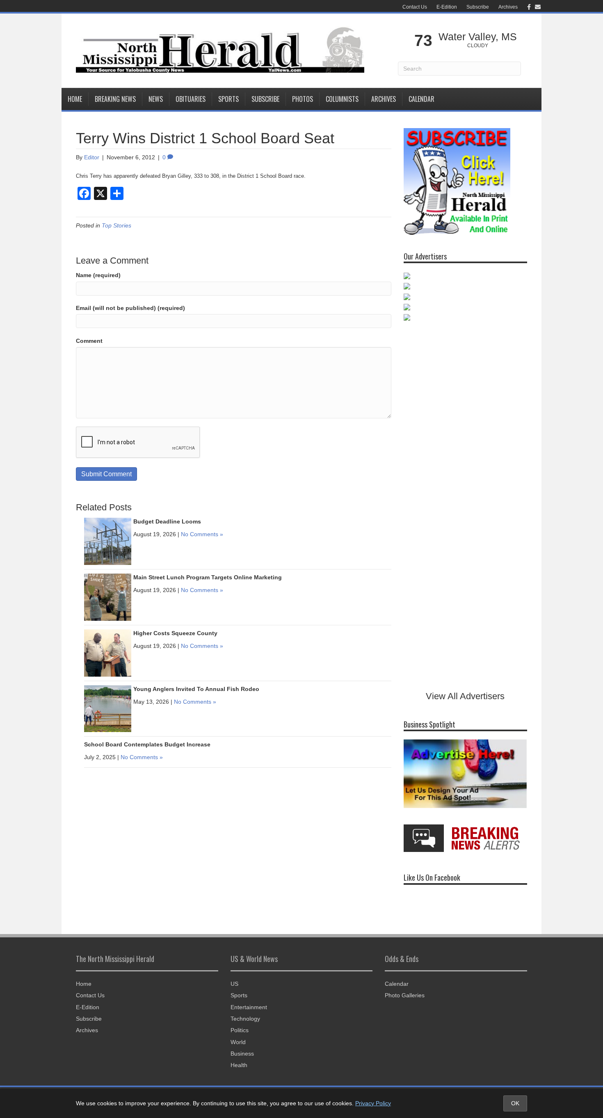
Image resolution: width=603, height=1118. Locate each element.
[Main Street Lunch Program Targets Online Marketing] (107, 597)
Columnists (342, 99)
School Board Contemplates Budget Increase (147, 744)
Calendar (421, 99)
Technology (245, 1018)
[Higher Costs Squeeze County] (107, 653)
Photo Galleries (405, 995)
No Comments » (202, 534)
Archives (508, 7)
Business (242, 1053)
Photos (302, 99)
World (238, 1042)
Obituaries (191, 99)
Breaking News (115, 99)
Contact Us (414, 7)
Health (239, 1065)
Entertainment (249, 1007)
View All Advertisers (465, 696)
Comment (89, 340)
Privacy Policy (373, 1103)
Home (75, 99)
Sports (228, 99)
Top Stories (116, 225)
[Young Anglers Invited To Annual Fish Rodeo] (107, 708)
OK (515, 1103)
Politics (240, 1030)
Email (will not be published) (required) (130, 308)
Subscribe (477, 7)
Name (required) (98, 275)
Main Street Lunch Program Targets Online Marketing (207, 577)
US (234, 983)
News (155, 99)
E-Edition (446, 7)
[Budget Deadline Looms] (107, 541)
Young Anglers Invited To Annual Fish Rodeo (196, 689)
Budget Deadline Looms (167, 521)
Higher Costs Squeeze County (175, 633)
